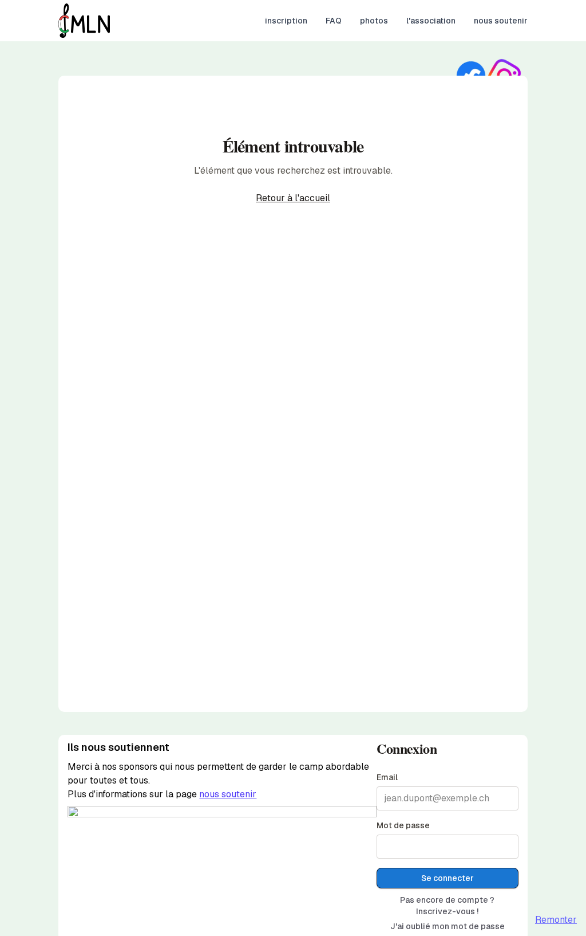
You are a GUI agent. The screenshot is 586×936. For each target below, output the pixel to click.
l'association (431, 20)
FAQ (334, 20)
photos (374, 20)
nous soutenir (501, 20)
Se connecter (447, 878)
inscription (286, 20)
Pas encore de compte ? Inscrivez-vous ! (447, 905)
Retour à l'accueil (293, 198)
